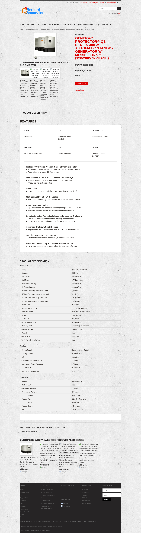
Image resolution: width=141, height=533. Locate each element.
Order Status (85, 492)
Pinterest (76, 489)
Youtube (69, 489)
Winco (21, 503)
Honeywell (23, 500)
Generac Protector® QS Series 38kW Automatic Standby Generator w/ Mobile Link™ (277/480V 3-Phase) (24, 87)
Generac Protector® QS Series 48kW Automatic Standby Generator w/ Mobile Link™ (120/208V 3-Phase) (34, 87)
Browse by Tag (86, 500)
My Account (84, 2)
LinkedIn (73, 489)
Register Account (86, 503)
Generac (22, 489)
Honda (22, 514)
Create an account (111, 2)
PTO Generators (45, 500)
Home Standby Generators (48, 495)
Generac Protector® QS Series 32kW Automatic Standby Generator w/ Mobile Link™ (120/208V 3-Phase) (54, 87)
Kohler (22, 495)
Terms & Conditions (44, 530)
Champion (23, 506)
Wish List (84, 495)
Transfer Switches (45, 506)
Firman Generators (25, 512)
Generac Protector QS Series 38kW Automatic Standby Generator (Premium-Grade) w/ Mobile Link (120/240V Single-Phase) (44, 88)
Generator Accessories (47, 489)
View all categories (46, 508)
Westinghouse (24, 509)
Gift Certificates (93, 2)
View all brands (24, 517)
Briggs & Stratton (24, 498)
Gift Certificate (86, 498)
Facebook (62, 489)
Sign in (102, 2)
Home (21, 29)
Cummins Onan (24, 492)
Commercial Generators (32, 29)
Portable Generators (46, 492)
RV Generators (45, 498)
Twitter (66, 489)
